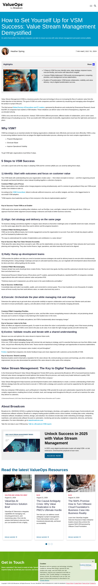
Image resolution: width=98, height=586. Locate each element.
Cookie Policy (78, 583)
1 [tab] (46, 544)
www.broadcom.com (35, 420)
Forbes (4, 352)
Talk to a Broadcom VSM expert (40, 424)
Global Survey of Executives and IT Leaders (29, 107)
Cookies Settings (85, 565)
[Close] (92, 561)
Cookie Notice (44, 580)
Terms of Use (85, 583)
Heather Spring (17, 51)
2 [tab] (49, 544)
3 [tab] (52, 544)
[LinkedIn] (91, 64)
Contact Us (93, 583)
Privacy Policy (70, 583)
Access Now (54, 456)
